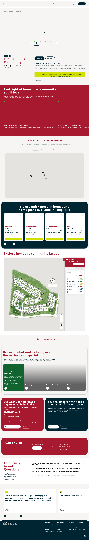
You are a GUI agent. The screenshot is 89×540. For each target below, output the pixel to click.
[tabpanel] (44, 175)
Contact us (82, 4)
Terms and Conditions (62, 527)
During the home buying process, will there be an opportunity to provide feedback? (56, 463)
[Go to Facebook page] (4, 524)
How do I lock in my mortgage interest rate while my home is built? (54, 475)
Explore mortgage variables (12, 426)
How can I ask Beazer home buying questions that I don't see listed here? (56, 468)
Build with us (30, 4)
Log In (73, 4)
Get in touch (50, 58)
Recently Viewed (82, 529)
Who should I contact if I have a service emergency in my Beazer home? (55, 471)
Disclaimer (38, 80)
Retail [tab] (40, 149)
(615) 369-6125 (48, 448)
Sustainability (48, 527)
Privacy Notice (72, 524)
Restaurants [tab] (45, 149)
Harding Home (52, 226)
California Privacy (73, 527)
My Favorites (81, 527)
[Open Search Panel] (49, 3)
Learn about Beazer (41, 4)
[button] (44, 174)
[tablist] (44, 150)
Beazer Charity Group (50, 531)
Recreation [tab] (52, 149)
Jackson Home (10, 226)
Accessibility (59, 529)
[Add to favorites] (21, 215)
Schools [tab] (36, 149)
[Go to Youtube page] (13, 524)
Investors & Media (49, 524)
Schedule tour (39, 58)
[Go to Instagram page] (6, 524)
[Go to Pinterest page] (16, 524)
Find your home (19, 4)
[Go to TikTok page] (8, 524)
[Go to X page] (11, 524)
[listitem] (13, 227)
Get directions (64, 449)
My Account (81, 524)
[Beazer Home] (7, 4)
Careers (47, 529)
